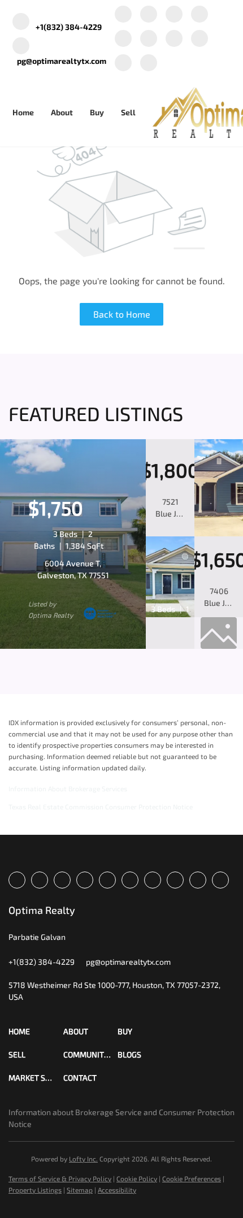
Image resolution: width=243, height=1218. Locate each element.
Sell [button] (128, 112)
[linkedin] (148, 15)
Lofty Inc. (83, 1159)
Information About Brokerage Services (67, 788)
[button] (35, 1031)
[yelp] (123, 39)
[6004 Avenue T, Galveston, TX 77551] (73, 646)
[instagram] (148, 39)
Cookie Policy (136, 1178)
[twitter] (174, 15)
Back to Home (121, 314)
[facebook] (123, 15)
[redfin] (148, 63)
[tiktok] (199, 39)
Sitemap (80, 1190)
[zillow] (199, 15)
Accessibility (117, 1190)
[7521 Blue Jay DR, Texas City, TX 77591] (218, 534)
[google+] (123, 63)
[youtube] (174, 39)
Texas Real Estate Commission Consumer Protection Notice (100, 806)
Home (23, 112)
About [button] (62, 112)
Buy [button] (97, 112)
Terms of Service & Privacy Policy (59, 1178)
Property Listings (35, 1190)
